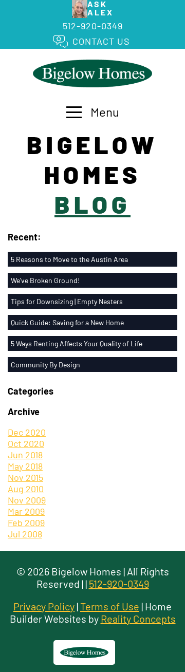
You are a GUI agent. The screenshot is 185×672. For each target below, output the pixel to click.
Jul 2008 (25, 533)
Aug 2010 (26, 488)
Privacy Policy (44, 606)
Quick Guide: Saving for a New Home (67, 322)
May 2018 (25, 466)
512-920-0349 (93, 25)
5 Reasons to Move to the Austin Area (69, 259)
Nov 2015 (25, 477)
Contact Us (101, 41)
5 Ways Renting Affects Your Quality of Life (76, 343)
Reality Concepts (138, 618)
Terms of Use (109, 606)
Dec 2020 (27, 432)
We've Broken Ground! (45, 280)
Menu (103, 111)
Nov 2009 (27, 500)
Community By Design (45, 364)
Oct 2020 (26, 443)
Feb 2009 (26, 522)
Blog (92, 204)
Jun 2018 (25, 454)
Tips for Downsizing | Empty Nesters (67, 301)
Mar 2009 (26, 511)
